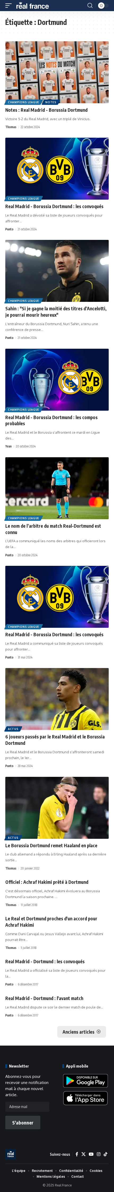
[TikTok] (105, 1154)
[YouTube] (91, 1154)
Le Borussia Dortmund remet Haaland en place (51, 845)
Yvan (8, 446)
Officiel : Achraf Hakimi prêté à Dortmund (46, 882)
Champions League (23, 102)
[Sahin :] (57, 271)
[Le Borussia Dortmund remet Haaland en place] (57, 808)
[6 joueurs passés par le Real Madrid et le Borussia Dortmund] (57, 699)
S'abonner (22, 1122)
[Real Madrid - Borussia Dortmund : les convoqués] (57, 169)
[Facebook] (77, 1154)
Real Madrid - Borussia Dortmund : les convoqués (54, 206)
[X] (83, 1154)
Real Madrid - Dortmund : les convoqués (45, 961)
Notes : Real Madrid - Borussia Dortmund (46, 110)
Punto (9, 229)
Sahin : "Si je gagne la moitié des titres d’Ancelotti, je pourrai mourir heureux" (56, 312)
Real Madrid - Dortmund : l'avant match (44, 998)
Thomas (10, 127)
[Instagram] (98, 1154)
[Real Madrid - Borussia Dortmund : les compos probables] (57, 380)
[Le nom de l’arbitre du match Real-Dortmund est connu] (57, 488)
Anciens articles (78, 1032)
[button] (9, 5)
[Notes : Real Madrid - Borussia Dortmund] (57, 72)
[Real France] (35, 5)
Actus (13, 729)
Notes (50, 102)
